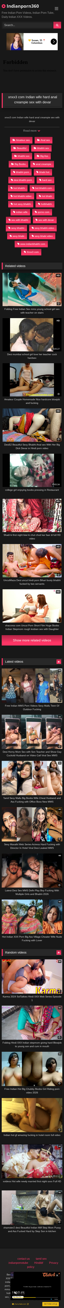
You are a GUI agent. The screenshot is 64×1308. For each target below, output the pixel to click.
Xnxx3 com (33, 252)
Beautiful (21, 148)
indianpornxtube (18, 1262)
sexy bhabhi (17, 228)
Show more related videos (32, 640)
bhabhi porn (22, 172)
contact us (23, 1258)
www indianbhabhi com (32, 244)
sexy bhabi (18, 236)
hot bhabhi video (22, 196)
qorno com (43, 212)
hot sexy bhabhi (22, 204)
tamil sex (41, 1258)
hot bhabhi (19, 188)
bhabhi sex (43, 148)
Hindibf (38, 1262)
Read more (30, 130)
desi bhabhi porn (23, 180)
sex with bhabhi (19, 220)
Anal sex (45, 140)
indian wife (21, 212)
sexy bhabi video (44, 236)
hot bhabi (47, 196)
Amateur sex (23, 140)
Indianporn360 (22, 6)
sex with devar (46, 220)
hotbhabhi (46, 204)
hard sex (47, 180)
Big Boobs (20, 164)
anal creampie (43, 164)
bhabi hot (44, 172)
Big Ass (44, 156)
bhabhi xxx (23, 156)
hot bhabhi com (43, 188)
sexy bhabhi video (44, 228)
